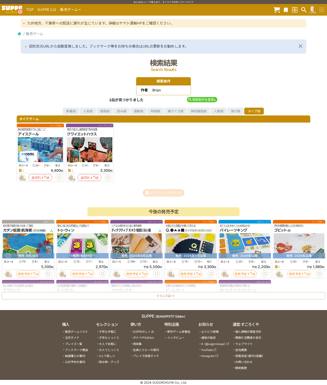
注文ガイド (72, 337)
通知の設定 (208, 337)
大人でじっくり (109, 350)
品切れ (36, 177)
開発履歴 (241, 368)
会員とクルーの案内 (146, 350)
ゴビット (280, 230)
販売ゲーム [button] (69, 9)
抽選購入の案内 (75, 356)
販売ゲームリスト (76, 331)
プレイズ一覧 (73, 344)
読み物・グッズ (109, 362)
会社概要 (241, 350)
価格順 (104, 111)
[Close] (300, 46)
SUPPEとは (47, 9)
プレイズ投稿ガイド (146, 356)
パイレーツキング (233, 230)
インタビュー (176, 337)
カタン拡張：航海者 (17, 230)
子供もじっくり (109, 337)
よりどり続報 (210, 331)
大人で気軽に (107, 344)
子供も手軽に (107, 331)
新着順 (71, 111)
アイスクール (28, 134)
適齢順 (138, 111)
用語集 (137, 344)
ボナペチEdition (143, 337)
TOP (30, 9)
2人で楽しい (107, 356)
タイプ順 (254, 111)
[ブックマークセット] (285, 10)
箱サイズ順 (175, 111)
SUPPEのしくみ (143, 331)
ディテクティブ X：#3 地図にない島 (131, 230)
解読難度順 (198, 111)
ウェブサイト (244, 344)
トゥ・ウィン (65, 230)
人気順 (88, 111)
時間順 (155, 111)
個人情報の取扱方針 (248, 331)
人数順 (218, 111)
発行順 (235, 111)
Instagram (208, 356)
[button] (202, 99)
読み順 (121, 111)
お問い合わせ (244, 362)
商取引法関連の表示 (248, 337)
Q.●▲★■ (175, 230)
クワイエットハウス (82, 134)
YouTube (207, 350)
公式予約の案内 (75, 362)
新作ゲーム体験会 (178, 331)
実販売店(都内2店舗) (249, 356)
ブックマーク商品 (76, 350)
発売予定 (24, 274)
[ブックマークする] (59, 177)
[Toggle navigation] (321, 9)
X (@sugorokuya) (213, 344)
